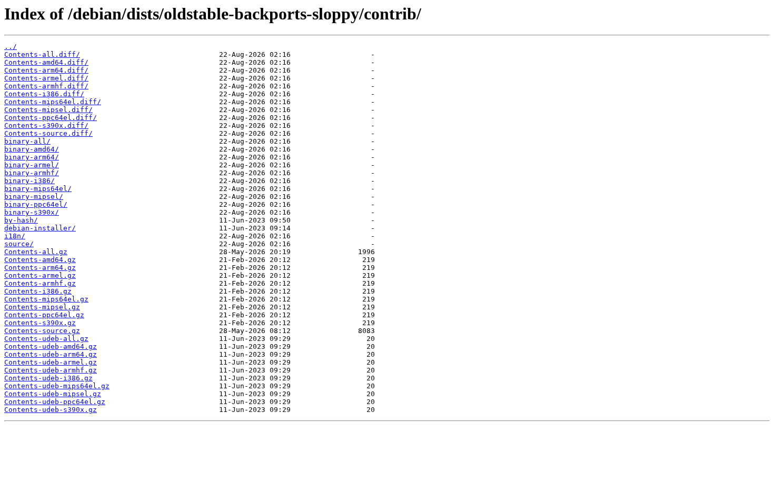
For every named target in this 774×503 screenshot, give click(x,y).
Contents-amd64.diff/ (46, 62)
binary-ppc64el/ (35, 204)
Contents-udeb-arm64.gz (50, 354)
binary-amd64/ (31, 149)
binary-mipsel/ (33, 196)
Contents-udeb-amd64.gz (50, 346)
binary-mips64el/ (38, 189)
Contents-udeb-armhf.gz (50, 370)
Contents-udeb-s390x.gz (50, 410)
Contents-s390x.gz (40, 323)
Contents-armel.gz (40, 275)
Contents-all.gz (35, 252)
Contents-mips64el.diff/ (52, 102)
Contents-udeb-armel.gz (50, 362)
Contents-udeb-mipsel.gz (52, 394)
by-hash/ (21, 220)
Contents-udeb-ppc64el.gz (54, 402)
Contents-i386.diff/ (44, 94)
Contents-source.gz (42, 331)
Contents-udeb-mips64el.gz (57, 386)
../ (10, 47)
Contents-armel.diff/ (46, 78)
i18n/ (14, 236)
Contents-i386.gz (38, 291)
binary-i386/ (29, 181)
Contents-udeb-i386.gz (48, 378)
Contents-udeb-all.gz (46, 339)
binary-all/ (27, 141)
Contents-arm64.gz (40, 267)
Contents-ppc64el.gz (44, 315)
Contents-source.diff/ (48, 133)
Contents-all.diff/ (42, 54)
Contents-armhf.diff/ (46, 86)
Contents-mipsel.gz (42, 307)
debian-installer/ (40, 228)
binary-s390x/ (31, 212)
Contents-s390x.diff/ (46, 125)
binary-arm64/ (31, 157)
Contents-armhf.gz (40, 283)
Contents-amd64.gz (40, 260)
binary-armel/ (31, 165)
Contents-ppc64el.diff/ (50, 118)
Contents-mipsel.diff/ (48, 110)
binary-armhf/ (31, 173)
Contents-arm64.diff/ (46, 70)
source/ (19, 244)
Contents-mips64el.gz (46, 299)
